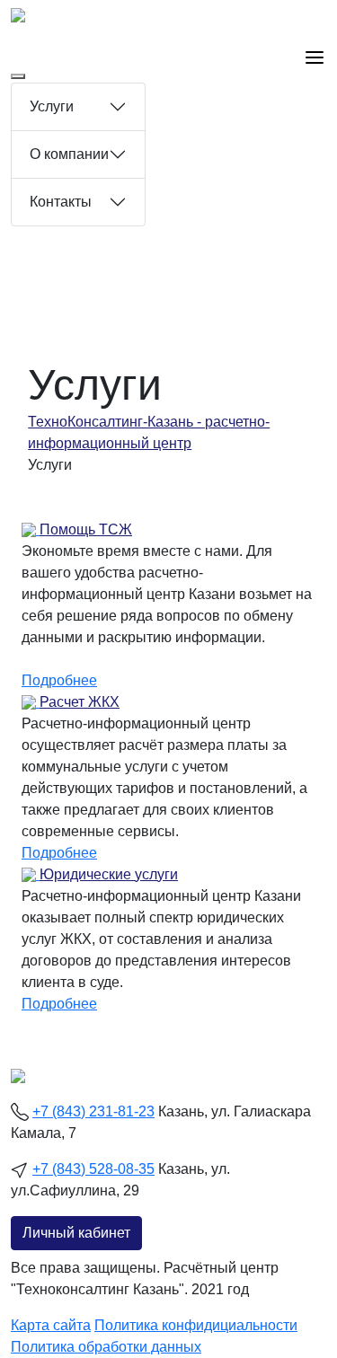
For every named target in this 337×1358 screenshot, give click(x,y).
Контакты (61, 201)
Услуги (52, 106)
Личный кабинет (76, 1232)
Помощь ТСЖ (86, 529)
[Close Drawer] (18, 76)
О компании (69, 154)
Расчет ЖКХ (80, 702)
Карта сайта (51, 1325)
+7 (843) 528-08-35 (93, 1169)
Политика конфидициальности (195, 1325)
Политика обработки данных (106, 1346)
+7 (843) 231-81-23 (93, 1111)
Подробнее (59, 680)
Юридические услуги (109, 874)
